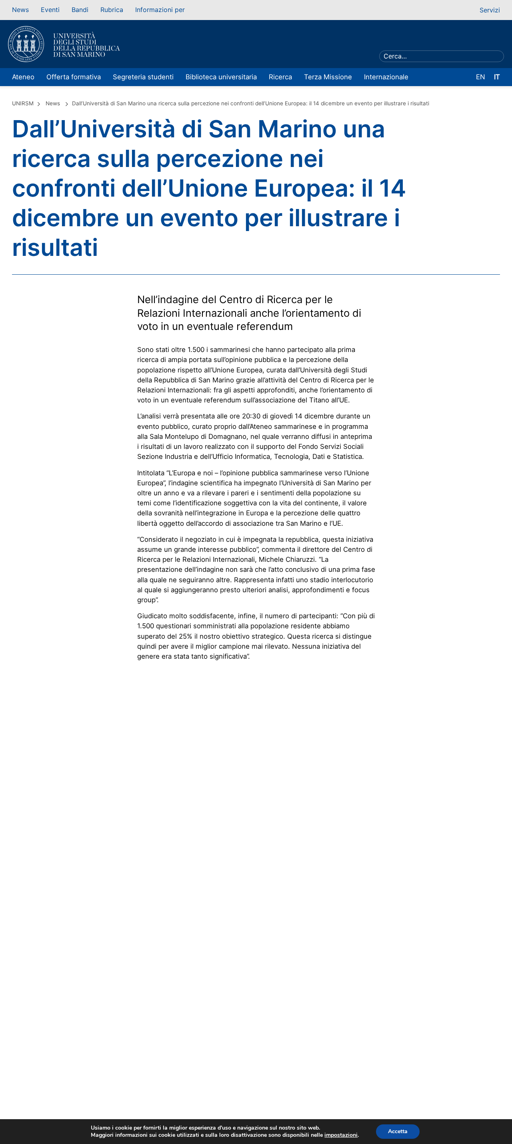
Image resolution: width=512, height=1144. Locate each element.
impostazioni (341, 1135)
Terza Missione (328, 77)
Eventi (50, 10)
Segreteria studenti (143, 77)
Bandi (80, 10)
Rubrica (111, 10)
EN (480, 77)
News (20, 10)
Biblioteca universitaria (221, 77)
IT (497, 77)
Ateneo (23, 77)
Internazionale (386, 77)
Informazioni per (160, 10)
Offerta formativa (73, 77)
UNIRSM (23, 103)
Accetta (398, 1131)
